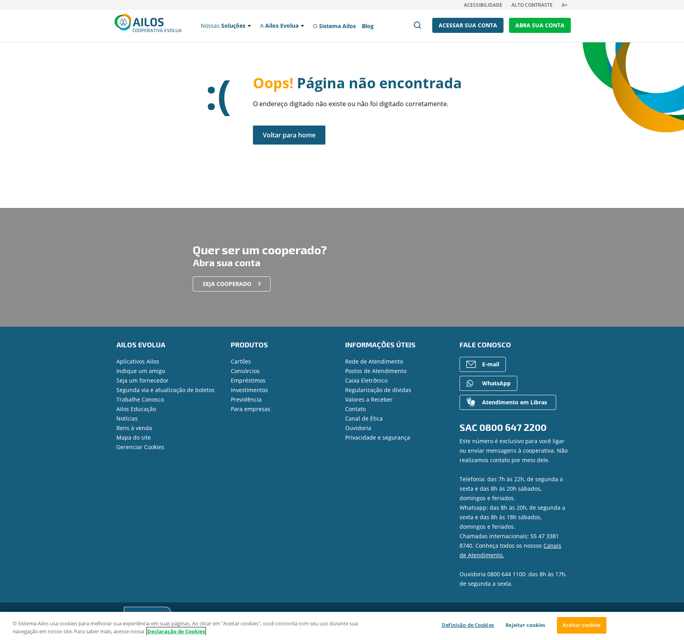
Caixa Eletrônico (366, 380)
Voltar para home (289, 135)
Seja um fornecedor (142, 380)
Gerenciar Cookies (140, 447)
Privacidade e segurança (377, 437)
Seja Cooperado (227, 284)
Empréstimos (248, 380)
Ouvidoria (358, 428)
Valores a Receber (369, 399)
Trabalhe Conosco (140, 399)
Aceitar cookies (581, 625)
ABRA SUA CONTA (539, 25)
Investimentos (249, 390)
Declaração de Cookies (176, 631)
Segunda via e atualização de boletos (165, 390)
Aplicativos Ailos (137, 361)
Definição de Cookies (468, 625)
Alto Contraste (532, 5)
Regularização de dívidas (378, 390)
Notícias (127, 418)
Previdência (246, 399)
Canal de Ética (364, 418)
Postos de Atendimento (376, 371)
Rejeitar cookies (525, 625)
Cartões (241, 361)
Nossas (223, 25)
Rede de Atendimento (374, 361)
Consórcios (245, 371)
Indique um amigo (140, 371)
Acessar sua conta (468, 25)
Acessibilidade (483, 5)
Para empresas (250, 409)
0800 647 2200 (513, 427)
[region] (342, 626)
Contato (355, 409)
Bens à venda (134, 428)
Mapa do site (133, 437)
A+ (565, 5)
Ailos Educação (136, 409)
